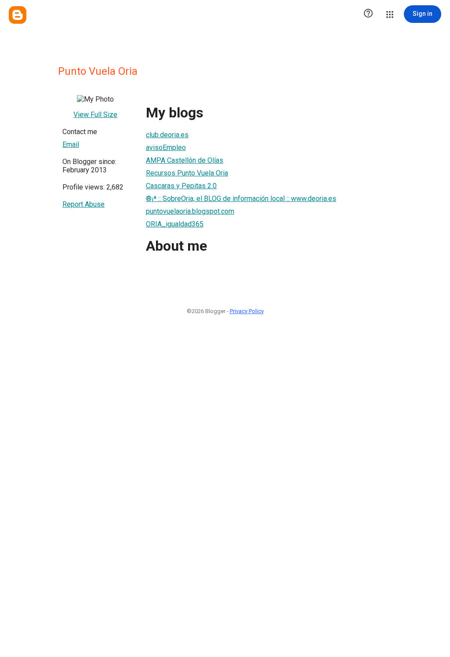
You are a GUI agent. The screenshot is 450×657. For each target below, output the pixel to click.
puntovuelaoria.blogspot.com (190, 211)
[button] (368, 14)
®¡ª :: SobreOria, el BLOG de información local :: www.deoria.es (241, 198)
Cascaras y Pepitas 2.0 (181, 186)
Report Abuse (83, 204)
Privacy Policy (247, 311)
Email (70, 144)
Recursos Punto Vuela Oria (187, 173)
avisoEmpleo (166, 147)
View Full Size (95, 114)
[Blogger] (17, 15)
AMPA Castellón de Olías (184, 160)
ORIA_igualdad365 (174, 224)
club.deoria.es (167, 135)
